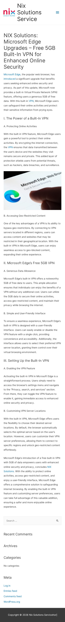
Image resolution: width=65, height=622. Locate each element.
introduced (10, 78)
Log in (7, 585)
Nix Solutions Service (29, 12)
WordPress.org (12, 601)
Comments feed (12, 596)
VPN (31, 101)
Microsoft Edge (12, 74)
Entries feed (10, 591)
